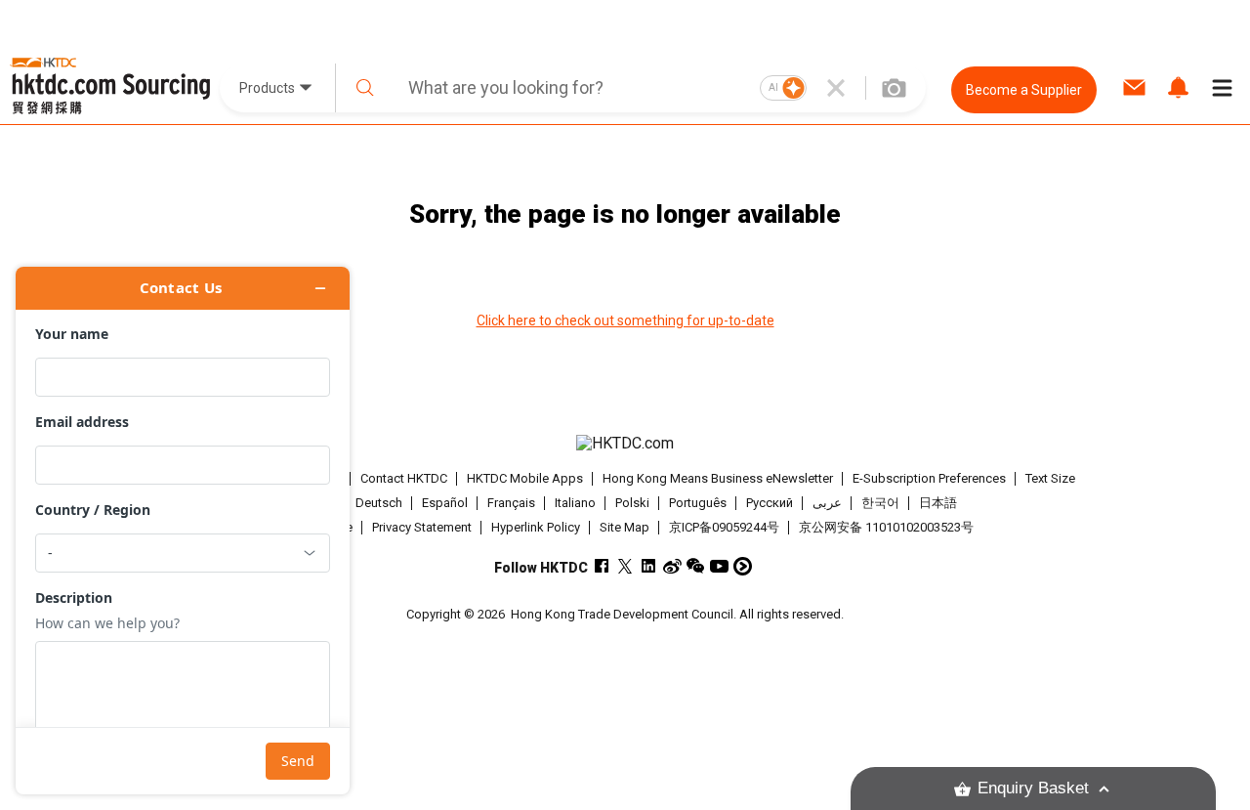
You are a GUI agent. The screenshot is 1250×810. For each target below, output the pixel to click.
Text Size (1050, 478)
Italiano (575, 502)
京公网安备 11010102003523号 (886, 527)
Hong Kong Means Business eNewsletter (718, 478)
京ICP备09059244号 (724, 527)
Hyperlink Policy (535, 527)
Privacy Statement (422, 527)
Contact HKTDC (403, 478)
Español (445, 502)
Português (698, 502)
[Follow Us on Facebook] (602, 566)
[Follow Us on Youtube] (719, 566)
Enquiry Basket (1033, 788)
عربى (827, 502)
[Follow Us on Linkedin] (649, 566)
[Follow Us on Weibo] (672, 566)
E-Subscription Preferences (929, 478)
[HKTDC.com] (624, 443)
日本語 (938, 502)
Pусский (769, 502)
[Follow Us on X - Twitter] (625, 566)
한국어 (880, 502)
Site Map (624, 527)
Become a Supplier (1024, 90)
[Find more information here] (182, 530)
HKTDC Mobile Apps (525, 478)
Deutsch (378, 502)
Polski (632, 502)
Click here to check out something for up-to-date (625, 320)
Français (511, 502)
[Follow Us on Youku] (742, 566)
